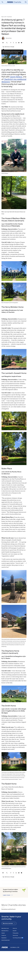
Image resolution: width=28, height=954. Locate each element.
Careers (3, 933)
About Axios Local (5, 928)
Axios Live (15, 928)
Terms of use (15, 935)
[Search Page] (26, 2)
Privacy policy (15, 933)
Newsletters (3, 937)
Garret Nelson (16, 77)
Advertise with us (4, 930)
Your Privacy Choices (17, 937)
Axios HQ (14, 930)
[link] (3, 42)
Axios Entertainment (5, 940)
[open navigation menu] (2, 2)
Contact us (3, 935)
